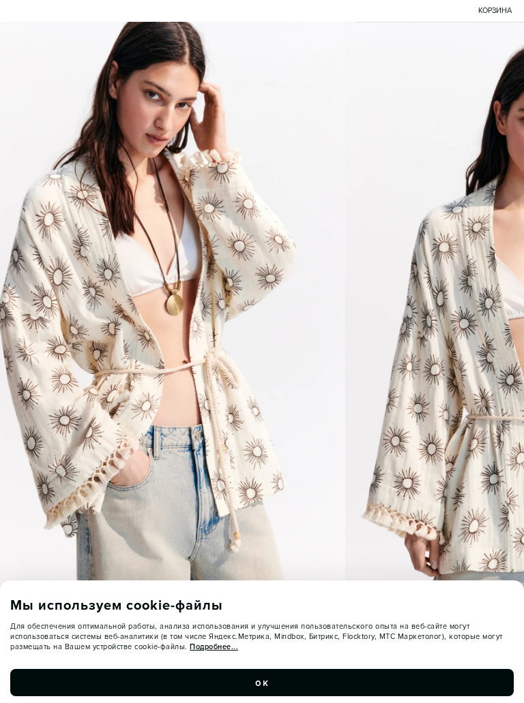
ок (262, 682)
